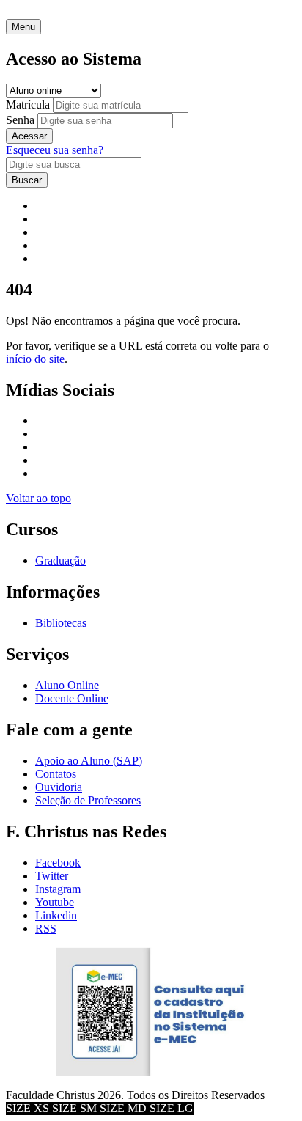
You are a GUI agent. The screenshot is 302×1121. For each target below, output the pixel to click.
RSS (45, 928)
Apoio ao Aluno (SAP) (88, 760)
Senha (20, 120)
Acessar (29, 136)
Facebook (58, 862)
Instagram (58, 889)
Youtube (54, 902)
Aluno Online (67, 685)
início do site (35, 359)
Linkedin (56, 915)
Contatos (55, 774)
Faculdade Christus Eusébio (70, 12)
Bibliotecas (60, 623)
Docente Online (71, 698)
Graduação (60, 560)
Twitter (51, 876)
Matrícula (28, 104)
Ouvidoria (58, 787)
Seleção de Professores (88, 800)
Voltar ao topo (38, 498)
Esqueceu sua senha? (54, 150)
